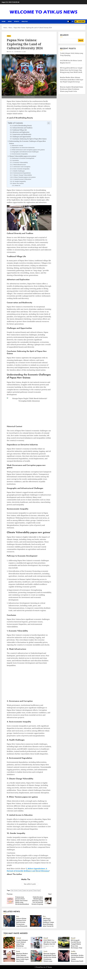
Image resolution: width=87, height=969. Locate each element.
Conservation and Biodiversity (21, 134)
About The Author (18, 183)
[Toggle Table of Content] (48, 123)
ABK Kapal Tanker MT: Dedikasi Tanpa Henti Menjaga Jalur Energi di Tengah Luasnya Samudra (48, 924)
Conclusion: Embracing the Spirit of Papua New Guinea (29, 139)
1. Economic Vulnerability (20, 162)
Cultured (18, 938)
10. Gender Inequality (19, 181)
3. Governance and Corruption (21, 166)
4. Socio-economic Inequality (20, 169)
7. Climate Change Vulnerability (22, 175)
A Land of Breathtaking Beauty (22, 125)
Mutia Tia (10, 51)
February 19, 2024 (21, 51)
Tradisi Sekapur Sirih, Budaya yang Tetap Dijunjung (22, 943)
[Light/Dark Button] (69, 21)
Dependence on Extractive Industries (23, 147)
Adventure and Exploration (20, 132)
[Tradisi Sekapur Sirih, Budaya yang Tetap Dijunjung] (9, 942)
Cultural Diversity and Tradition (22, 128)
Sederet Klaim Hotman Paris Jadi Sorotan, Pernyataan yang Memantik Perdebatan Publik (21, 924)
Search (64, 34)
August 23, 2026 (49, 946)
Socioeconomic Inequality (20, 154)
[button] (73, 21)
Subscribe (81, 21)
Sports (16, 21)
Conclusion (15, 160)
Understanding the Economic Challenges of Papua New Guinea (27, 142)
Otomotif (46, 938)
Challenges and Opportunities (21, 137)
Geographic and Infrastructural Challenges (25, 152)
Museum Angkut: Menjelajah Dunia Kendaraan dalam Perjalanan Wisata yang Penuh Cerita (71, 89)
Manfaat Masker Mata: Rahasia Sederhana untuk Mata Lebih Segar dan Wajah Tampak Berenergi (71, 79)
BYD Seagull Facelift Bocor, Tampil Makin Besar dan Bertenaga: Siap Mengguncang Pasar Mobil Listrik (71, 70)
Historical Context (17, 145)
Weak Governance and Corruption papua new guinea (28, 149)
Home (3, 21)
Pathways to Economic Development (23, 158)
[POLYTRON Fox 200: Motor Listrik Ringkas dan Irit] (36, 942)
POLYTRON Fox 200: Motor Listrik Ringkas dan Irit (50, 942)
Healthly (25, 21)
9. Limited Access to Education (22, 179)
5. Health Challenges (18, 171)
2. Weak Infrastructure (19, 164)
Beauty (18, 951)
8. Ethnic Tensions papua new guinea (24, 177)
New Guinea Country (16, 890)
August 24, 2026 (22, 948)
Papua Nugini (37, 890)
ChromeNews (40, 967)
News (10, 21)
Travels (45, 951)
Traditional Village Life (19, 130)
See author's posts (30, 884)
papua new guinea (27, 890)
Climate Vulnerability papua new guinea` (22, 156)
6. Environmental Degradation (21, 173)
